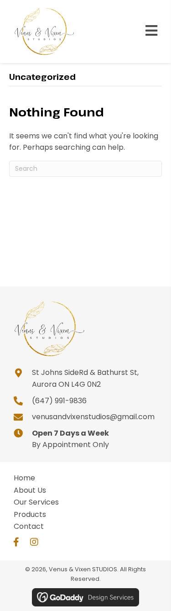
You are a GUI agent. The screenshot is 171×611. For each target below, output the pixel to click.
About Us (30, 490)
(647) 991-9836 (59, 400)
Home (24, 478)
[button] (16, 542)
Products (30, 514)
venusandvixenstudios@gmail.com (93, 416)
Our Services (36, 502)
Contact (29, 526)
